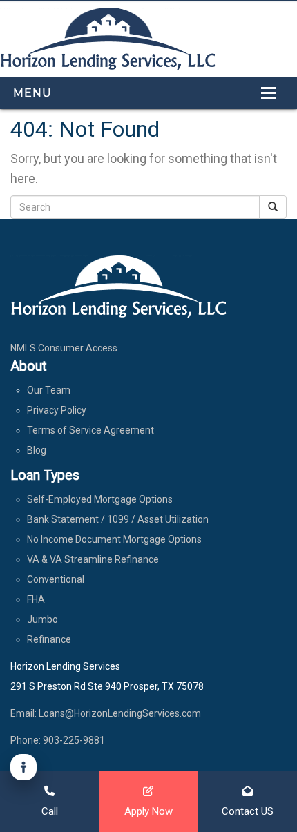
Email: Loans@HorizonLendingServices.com (105, 713)
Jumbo (42, 619)
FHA (36, 599)
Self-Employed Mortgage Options (100, 499)
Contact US (248, 811)
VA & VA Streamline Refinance (93, 559)
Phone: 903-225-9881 (57, 740)
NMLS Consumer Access (63, 348)
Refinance (49, 639)
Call (49, 811)
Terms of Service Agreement (90, 430)
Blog (36, 450)
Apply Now (148, 811)
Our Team (48, 390)
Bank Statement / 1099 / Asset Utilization (118, 519)
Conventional (55, 579)
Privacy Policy (56, 410)
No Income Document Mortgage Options (114, 539)
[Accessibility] (23, 767)
